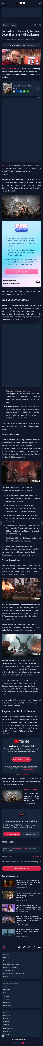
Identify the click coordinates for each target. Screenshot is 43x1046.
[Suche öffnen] (40, 3)
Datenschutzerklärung (28, 769)
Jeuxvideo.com (8, 1028)
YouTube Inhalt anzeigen (21, 759)
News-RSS (6, 1002)
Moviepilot (6, 1034)
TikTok (5, 986)
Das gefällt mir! (13, 834)
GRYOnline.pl (7, 1025)
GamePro (6, 1018)
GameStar (6, 1015)
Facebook (6, 990)
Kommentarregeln (21, 849)
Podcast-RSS (7, 1006)
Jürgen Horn (9, 39)
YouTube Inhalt (24, 774)
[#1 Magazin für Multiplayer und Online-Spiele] (21, 3)
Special (13, 25)
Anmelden (37, 856)
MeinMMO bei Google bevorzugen (23, 45)
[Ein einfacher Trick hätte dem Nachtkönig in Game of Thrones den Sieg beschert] (8, 932)
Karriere (5, 977)
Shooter (15, 88)
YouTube (6, 999)
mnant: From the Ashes (12, 69)
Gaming (5, 25)
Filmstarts (6, 1031)
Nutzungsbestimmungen (11, 964)
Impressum (7, 961)
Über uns (6, 958)
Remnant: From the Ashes (23, 86)
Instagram (6, 993)
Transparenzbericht (9, 970)
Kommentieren (31, 834)
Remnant (5, 166)
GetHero (6, 1022)
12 (37, 25)
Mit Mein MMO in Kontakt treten (13, 973)
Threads (6, 996)
